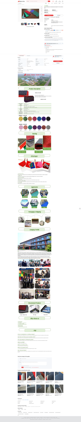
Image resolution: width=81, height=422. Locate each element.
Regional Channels (48, 417)
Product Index (51, 417)
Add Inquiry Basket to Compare (30, 26)
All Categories (20, 3)
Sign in (62, 1)
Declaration (47, 419)
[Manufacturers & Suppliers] (21, 1)
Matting (22, 409)
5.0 (55, 56)
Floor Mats (19, 402)
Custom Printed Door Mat (57, 412)
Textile (20, 4)
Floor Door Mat (41, 412)
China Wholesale (37, 417)
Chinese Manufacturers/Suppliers (33, 417)
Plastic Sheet (41, 403)
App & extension (55, 3)
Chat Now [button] (59, 15)
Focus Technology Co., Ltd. (36, 419)
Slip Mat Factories (25, 412)
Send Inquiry (48, 15)
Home (18, 4)
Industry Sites (44, 417)
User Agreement (44, 419)
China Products (28, 417)
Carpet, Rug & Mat (22, 4)
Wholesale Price (41, 417)
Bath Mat (19, 409)
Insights (56, 417)
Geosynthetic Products (31, 403)
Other (52, 403)
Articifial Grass (41, 402)
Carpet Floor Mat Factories (36, 412)
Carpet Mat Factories (30, 412)
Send (22, 367)
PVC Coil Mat (30, 402)
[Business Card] (62, 58)
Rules (62, 3)
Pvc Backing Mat (46, 412)
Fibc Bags (19, 403)
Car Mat (25, 409)
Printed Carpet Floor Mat (51, 412)
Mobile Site (54, 417)
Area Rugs (53, 402)
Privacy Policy (50, 419)
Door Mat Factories (20, 412)
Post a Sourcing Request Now (35, 367)
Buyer (48, 3)
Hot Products (25, 417)
